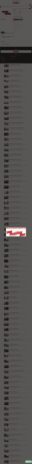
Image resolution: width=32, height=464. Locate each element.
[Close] (26, 227)
